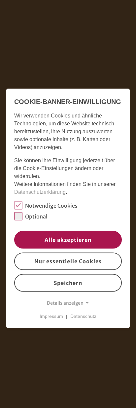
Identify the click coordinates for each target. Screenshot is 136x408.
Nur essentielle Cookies (68, 261)
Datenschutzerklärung (40, 192)
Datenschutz (83, 316)
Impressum (51, 316)
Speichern (68, 283)
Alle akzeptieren (68, 239)
